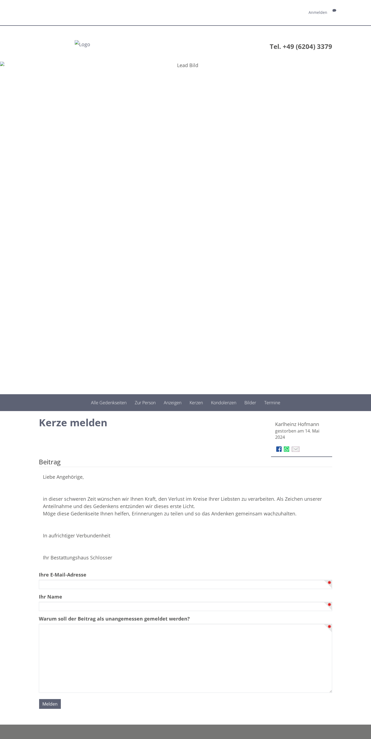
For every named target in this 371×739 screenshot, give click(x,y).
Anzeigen (172, 403)
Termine (272, 403)
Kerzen (196, 403)
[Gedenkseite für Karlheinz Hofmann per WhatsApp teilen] (287, 448)
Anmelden (318, 12)
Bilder (250, 403)
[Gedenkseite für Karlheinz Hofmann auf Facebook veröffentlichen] (279, 448)
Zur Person (145, 403)
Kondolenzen (223, 403)
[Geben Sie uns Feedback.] (334, 12)
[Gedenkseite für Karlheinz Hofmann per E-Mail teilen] (296, 448)
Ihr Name (50, 596)
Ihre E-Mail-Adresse (62, 574)
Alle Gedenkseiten (109, 403)
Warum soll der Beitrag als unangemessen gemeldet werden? (114, 618)
